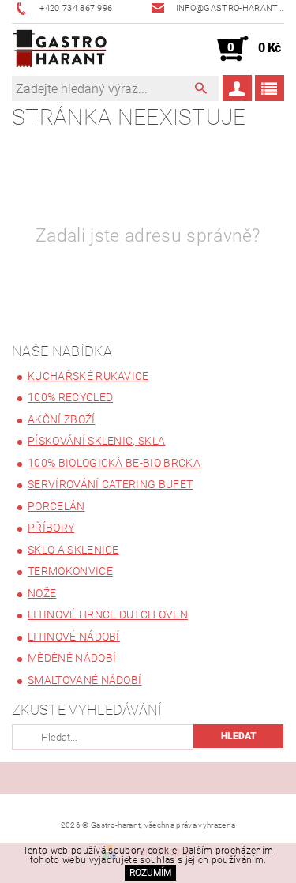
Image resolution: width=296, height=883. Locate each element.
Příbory (51, 527)
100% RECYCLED (70, 397)
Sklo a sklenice (73, 549)
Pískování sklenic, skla (96, 440)
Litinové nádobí (74, 636)
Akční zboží (62, 419)
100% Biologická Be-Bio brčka (114, 463)
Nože (42, 593)
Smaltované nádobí (84, 680)
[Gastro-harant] (60, 49)
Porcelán (56, 506)
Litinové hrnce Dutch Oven (108, 614)
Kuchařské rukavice (88, 376)
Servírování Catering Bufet (110, 484)
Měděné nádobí (72, 658)
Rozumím (150, 872)
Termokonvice (70, 571)
